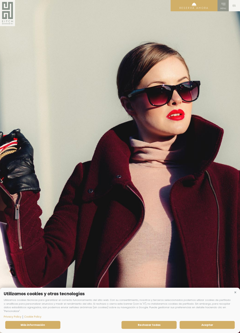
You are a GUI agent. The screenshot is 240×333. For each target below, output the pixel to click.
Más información (33, 325)
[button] (235, 292)
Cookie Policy (32, 317)
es (234, 6)
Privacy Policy (12, 317)
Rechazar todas (149, 325)
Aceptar (207, 325)
